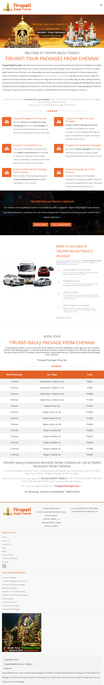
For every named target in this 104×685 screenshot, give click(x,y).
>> (81, 486)
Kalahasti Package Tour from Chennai (80, 171)
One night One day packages (13, 584)
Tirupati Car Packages (10, 605)
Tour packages (8, 598)
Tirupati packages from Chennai (78, 69)
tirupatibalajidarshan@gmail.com (84, 511)
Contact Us (6, 544)
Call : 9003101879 (60, 224)
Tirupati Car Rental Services (27, 145)
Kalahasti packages (9, 588)
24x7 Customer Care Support (76, 305)
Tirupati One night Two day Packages (79, 120)
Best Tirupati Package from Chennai (70, 350)
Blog (4, 548)
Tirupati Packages (9, 577)
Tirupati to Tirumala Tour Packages (83, 145)
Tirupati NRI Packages (11, 609)
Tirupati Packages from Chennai (14, 581)
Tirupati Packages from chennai (29, 118)
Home (4, 537)
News (4, 551)
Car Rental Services (9, 602)
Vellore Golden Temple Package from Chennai (29, 171)
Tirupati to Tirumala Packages (14, 591)
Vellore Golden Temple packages (15, 595)
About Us (5, 541)
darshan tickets (68, 274)
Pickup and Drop (70, 292)
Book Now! (40, 224)
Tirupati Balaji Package (51, 104)
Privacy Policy (7, 555)
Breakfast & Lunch (71, 281)
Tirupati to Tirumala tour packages (55, 76)
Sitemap (5, 562)
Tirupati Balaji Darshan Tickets (77, 269)
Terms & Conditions (10, 558)
